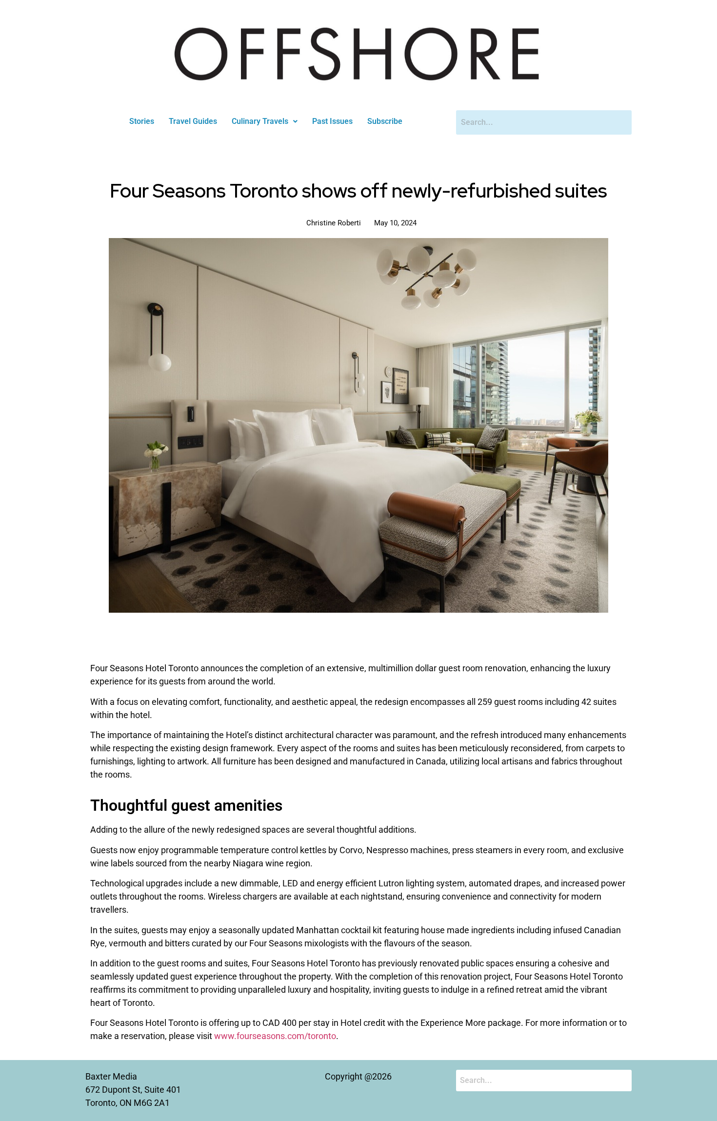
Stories (141, 121)
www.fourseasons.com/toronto (275, 1036)
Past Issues (332, 121)
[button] (264, 121)
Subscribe (384, 121)
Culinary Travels (260, 121)
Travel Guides (193, 121)
